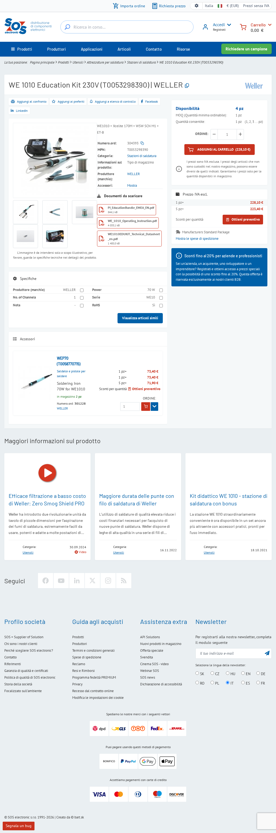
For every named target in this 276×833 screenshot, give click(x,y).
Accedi (219, 24)
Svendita (146, 657)
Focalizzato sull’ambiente (23, 691)
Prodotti (63, 62)
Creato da (63, 817)
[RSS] (123, 580)
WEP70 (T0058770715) (68, 361)
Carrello (258, 24)
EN (247, 673)
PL (216, 683)
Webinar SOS (149, 670)
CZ (216, 673)
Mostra (132, 185)
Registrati (219, 29)
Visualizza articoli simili (140, 318)
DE (262, 673)
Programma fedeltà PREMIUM (94, 677)
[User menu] (228, 25)
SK (201, 673)
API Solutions (150, 637)
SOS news (147, 677)
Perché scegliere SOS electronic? (28, 650)
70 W (151, 289)
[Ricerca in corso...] (67, 26)
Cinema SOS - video (154, 664)
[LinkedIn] (76, 580)
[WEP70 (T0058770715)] (35, 383)
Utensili (78, 62)
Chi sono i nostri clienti (20, 643)
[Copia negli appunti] (187, 86)
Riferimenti (12, 664)
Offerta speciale (151, 650)
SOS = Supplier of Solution (23, 637)
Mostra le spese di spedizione (197, 238)
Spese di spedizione (86, 657)
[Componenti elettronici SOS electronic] (30, 26)
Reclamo (78, 664)
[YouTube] (61, 580)
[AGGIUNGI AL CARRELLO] (145, 406)
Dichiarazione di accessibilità (161, 684)
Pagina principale (42, 62)
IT (231, 683)
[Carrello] (243, 26)
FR (262, 683)
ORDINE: (149, 398)
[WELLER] (253, 85)
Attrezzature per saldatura (105, 62)
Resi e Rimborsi (83, 670)
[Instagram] (108, 580)
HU (232, 673)
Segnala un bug (19, 825)
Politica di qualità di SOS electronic (30, 677)
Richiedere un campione (246, 48)
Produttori (79, 643)
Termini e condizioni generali (93, 650)
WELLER (133, 174)
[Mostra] (154, 406)
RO (202, 683)
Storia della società (18, 684)
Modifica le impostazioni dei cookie (98, 697)
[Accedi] (205, 28)
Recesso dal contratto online (93, 691)
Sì (153, 305)
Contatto (10, 657)
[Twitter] (92, 580)
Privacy (77, 684)
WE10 (150, 297)
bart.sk (79, 817)
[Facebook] (45, 580)
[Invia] (267, 653)
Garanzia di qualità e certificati (26, 670)
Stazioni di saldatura (141, 62)
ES (247, 683)
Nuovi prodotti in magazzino (160, 643)
